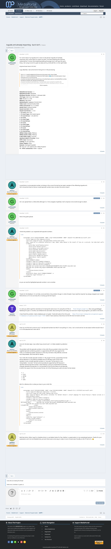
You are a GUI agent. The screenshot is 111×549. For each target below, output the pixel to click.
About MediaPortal (50, 529)
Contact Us (48, 537)
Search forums (18, 13)
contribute (75, 6)
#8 (103, 324)
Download (47, 534)
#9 (103, 340)
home (62, 6)
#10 (103, 433)
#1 (103, 54)
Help (96, 517)
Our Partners (48, 539)
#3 (103, 198)
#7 (103, 305)
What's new (29, 11)
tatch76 (12, 314)
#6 (103, 290)
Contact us (82, 517)
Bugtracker (48, 531)
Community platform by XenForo (55, 547)
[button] (33, 10)
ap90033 (12, 333)
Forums (19, 11)
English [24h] (18, 517)
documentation (93, 6)
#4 (103, 213)
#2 (103, 182)
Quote (102, 151)
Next (12, 50)
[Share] (102, 54)
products (68, 6)
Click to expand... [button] (44, 85)
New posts (11, 13)
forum (102, 6)
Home (11, 11)
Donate (50, 11)
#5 (103, 228)
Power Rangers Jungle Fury (80, 309)
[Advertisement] (55, 31)
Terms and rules (90, 517)
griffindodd (10, 47)
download (83, 6)
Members (40, 11)
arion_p (12, 190)
